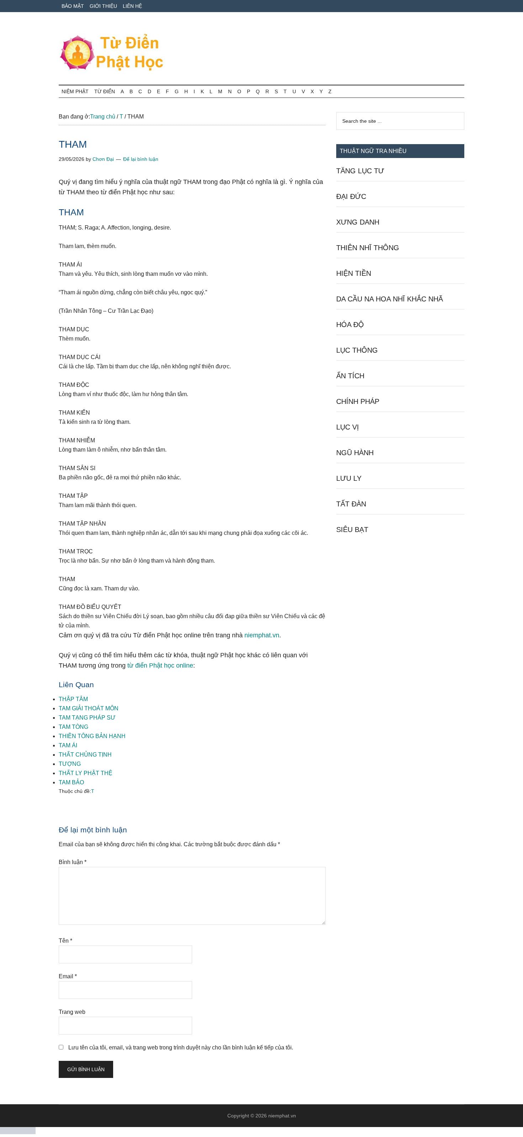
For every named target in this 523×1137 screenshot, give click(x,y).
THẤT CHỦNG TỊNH (85, 755)
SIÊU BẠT (352, 529)
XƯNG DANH (357, 222)
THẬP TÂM (73, 699)
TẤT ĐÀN (351, 504)
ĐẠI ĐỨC (351, 196)
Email (68, 976)
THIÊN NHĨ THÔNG (367, 248)
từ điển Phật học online (160, 665)
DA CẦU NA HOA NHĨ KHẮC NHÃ (389, 299)
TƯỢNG (70, 764)
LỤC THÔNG (357, 350)
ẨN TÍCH (350, 376)
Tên (65, 941)
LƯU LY (348, 478)
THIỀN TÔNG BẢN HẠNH (92, 736)
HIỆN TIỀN (353, 273)
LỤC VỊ (347, 427)
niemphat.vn (261, 635)
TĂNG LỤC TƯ (360, 171)
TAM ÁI (68, 745)
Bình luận (72, 862)
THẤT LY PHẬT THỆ (85, 773)
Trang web (72, 1012)
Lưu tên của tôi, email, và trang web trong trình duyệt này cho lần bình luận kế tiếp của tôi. (180, 1047)
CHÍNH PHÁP (357, 401)
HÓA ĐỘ (350, 324)
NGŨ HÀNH (355, 453)
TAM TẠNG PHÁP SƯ (87, 718)
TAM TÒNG (73, 727)
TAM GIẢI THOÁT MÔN (88, 708)
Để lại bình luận (140, 159)
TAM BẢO (71, 782)
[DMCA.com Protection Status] (18, 1132)
